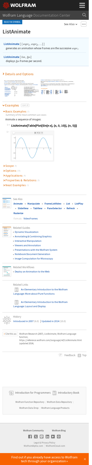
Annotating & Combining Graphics (33, 236)
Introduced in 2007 (26, 321)
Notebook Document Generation (32, 254)
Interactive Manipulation (28, 240)
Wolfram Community (33, 430)
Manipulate (17, 84)
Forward (15, 88)
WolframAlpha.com (33, 445)
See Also (69, 24)
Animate (18, 203)
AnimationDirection (7, 88)
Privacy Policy (48, 442)
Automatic (15, 87)
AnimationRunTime (7, 90)
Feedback (69, 355)
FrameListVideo (53, 203)
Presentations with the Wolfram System (36, 249)
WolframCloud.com (55, 445)
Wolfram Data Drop (29, 407)
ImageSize (49, 81)
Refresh (71, 208)
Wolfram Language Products (55, 407)
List (68, 203)
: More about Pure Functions (39, 293)
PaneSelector (54, 208)
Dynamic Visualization (27, 231)
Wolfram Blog (59, 430)
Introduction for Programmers (32, 392)
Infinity (15, 89)
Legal (36, 442)
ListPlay (79, 203)
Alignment (6, 87)
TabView (37, 208)
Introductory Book (68, 392)
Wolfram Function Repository (29, 401)
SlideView (23, 208)
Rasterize (18, 213)
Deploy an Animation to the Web (32, 271)
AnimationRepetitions (8, 89)
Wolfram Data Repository (59, 401)
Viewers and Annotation (28, 245)
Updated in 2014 (54, 321)
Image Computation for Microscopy (34, 258)
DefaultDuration (30, 92)
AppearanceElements (7, 93)
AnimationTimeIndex (7, 91)
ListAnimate (11, 44)
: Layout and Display (35, 306)
